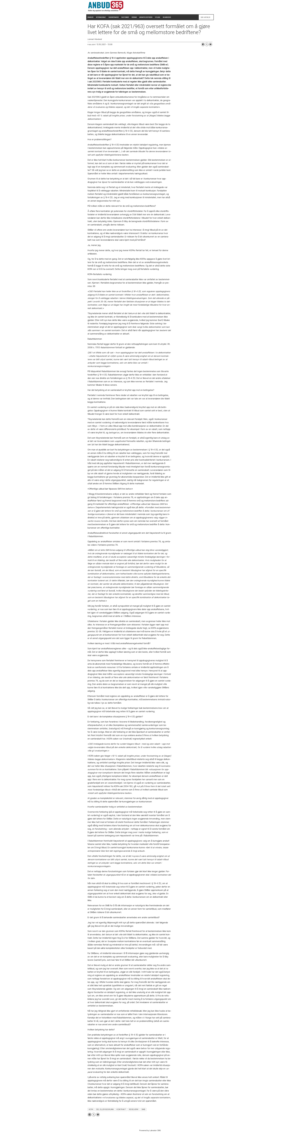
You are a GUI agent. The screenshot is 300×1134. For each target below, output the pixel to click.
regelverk (134, 1109)
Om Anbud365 (167, 17)
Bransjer (90, 17)
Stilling (157, 17)
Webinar (134, 17)
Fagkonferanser (114, 17)
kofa (91, 1109)
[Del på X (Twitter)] (206, 44)
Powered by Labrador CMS (150, 1130)
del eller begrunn (105, 1109)
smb (143, 1109)
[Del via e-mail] (210, 44)
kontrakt (121, 1109)
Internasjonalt (101, 17)
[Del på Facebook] (203, 44)
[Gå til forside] (105, 6)
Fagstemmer (125, 17)
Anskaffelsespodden (145, 17)
